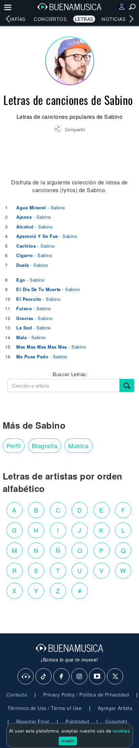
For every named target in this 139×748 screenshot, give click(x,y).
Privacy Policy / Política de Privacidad (86, 694)
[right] (131, 19)
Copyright (116, 721)
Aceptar (67, 740)
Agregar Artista (115, 708)
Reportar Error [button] (33, 721)
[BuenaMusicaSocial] (26, 677)
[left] (8, 19)
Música (78, 445)
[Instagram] (80, 677)
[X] (115, 677)
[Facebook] (62, 677)
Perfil (13, 445)
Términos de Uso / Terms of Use (44, 708)
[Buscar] (126, 385)
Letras (84, 19)
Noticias (114, 19)
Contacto (16, 694)
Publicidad (77, 721)
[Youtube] (97, 677)
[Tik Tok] (44, 677)
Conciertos (50, 19)
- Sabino (40, 207)
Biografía (45, 445)
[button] (69, 130)
